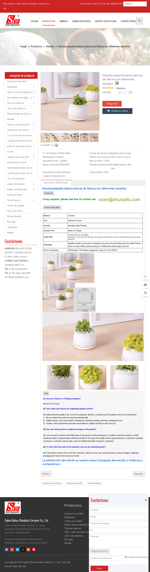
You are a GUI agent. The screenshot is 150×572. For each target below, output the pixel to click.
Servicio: (93, 161)
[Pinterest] (34, 549)
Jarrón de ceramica (16, 108)
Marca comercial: (51, 164)
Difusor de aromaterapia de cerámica (22, 92)
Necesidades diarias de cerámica (22, 168)
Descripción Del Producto (56, 183)
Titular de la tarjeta (15, 205)
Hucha (10, 151)
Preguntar (112, 103)
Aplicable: (47, 161)
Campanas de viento (17, 162)
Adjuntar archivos (99, 551)
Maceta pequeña (74, 483)
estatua (10, 232)
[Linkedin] (17, 549)
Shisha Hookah (14, 216)
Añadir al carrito (119, 111)
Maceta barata (94, 483)
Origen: (92, 172)
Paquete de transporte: (100, 164)
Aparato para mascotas (18, 157)
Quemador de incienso (18, 130)
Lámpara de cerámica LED (19, 141)
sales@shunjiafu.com (92, 3)
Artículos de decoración (18, 124)
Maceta (10, 119)
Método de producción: (100, 157)
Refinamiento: (49, 157)
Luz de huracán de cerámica (20, 135)
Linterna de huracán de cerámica (22, 173)
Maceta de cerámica (52, 483)
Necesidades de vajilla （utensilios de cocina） (22, 97)
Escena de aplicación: (99, 153)
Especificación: (50, 172)
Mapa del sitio (19, 566)
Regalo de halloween (17, 189)
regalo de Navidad (16, 184)
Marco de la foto (15, 211)
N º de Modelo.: (50, 153)
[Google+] (12, 549)
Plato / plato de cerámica (76, 532)
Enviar (99, 568)
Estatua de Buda (14, 195)
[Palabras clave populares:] (139, 21)
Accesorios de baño (16, 81)
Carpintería (12, 227)
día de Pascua (13, 200)
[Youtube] (28, 549)
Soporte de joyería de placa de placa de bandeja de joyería (22, 146)
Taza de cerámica (15, 103)
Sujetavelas (12, 87)
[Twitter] (23, 549)
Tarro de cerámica (15, 178)
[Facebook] (6, 549)
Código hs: (48, 176)
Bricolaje (11, 222)
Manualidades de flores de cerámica (22, 114)
